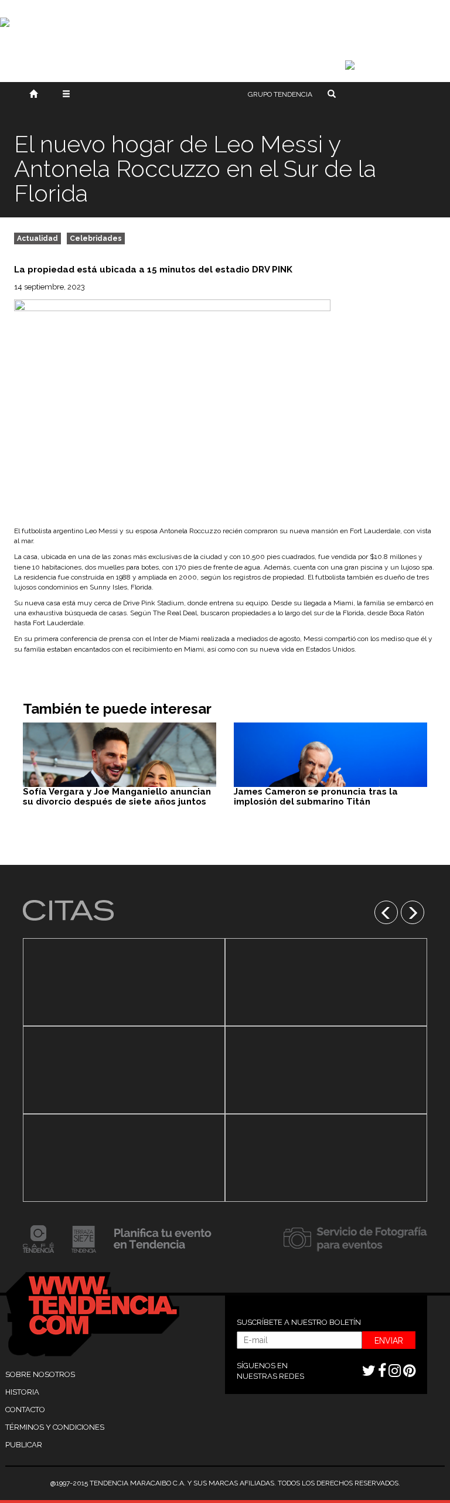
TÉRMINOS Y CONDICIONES (54, 1427)
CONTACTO (25, 1409)
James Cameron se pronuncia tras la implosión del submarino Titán (316, 796)
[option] (124, 1070)
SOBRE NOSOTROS (40, 1374)
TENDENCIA (280, 94)
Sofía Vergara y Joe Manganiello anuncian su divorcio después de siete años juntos (117, 796)
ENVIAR (388, 1340)
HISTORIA (22, 1392)
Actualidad (37, 238)
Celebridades (96, 238)
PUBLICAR (23, 1444)
